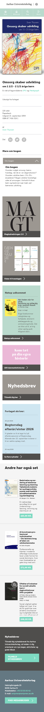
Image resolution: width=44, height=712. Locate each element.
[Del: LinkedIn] (10, 139)
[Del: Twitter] (17, 139)
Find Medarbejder (18, 700)
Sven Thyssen (8, 130)
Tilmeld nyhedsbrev (15, 657)
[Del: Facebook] (24, 139)
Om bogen (9, 161)
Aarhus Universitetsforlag (22, 4)
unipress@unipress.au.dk (22, 693)
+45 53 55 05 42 (24, 691)
